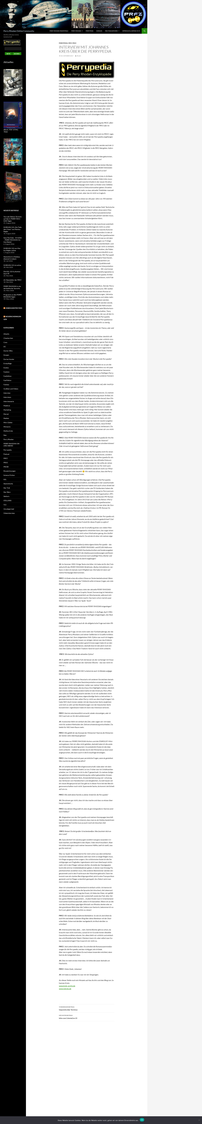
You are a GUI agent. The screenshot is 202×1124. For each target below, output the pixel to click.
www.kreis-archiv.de (67, 986)
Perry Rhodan (76, 31)
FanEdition (7, 376)
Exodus (6, 368)
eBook (6, 130)
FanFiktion (7, 380)
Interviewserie (9, 401)
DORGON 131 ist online (12, 265)
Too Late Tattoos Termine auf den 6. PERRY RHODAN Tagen (13, 219)
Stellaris (6, 496)
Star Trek (7, 488)
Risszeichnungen (10, 471)
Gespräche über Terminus (68, 1008)
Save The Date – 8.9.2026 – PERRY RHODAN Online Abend (13, 240)
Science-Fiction (9, 475)
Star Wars (7, 492)
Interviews (7, 397)
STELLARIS (7, 500)
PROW (6, 467)
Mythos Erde (8, 431)
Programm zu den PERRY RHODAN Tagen (13, 296)
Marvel (6, 414)
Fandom (6, 372)
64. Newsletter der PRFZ (12, 280)
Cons (5, 342)
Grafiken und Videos (11, 389)
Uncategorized (9, 509)
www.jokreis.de (65, 989)
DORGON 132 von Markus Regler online (12, 249)
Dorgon (99, 31)
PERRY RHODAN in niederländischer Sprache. (12, 287)
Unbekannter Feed (13, 308)
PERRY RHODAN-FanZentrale (59, 31)
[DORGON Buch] (13, 187)
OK (142, 1120)
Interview (7, 393)
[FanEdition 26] (13, 152)
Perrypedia (89, 31)
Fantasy (6, 385)
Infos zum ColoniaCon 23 (68, 1016)
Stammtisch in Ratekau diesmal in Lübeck (12, 258)
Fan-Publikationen (111, 31)
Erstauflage (8, 363)
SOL (5, 479)
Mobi (6, 132)
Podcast (6, 454)
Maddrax (7, 406)
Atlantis (6, 334)
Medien (6, 418)
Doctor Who (8, 351)
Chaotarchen (8, 338)
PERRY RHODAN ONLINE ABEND (12, 445)
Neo (5, 435)
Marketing (7, 410)
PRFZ (70, 43)
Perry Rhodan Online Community (19, 31)
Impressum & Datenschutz (131, 31)
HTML (15, 130)
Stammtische (8, 484)
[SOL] (13, 82)
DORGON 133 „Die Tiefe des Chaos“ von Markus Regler (13, 229)
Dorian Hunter (9, 359)
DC (5, 347)
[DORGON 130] (13, 115)
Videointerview (9, 513)
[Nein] (199, 1120)
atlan (79, 56)
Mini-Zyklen (8, 422)
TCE (5, 505)
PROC (74, 43)
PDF (11, 130)
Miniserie (7, 427)
